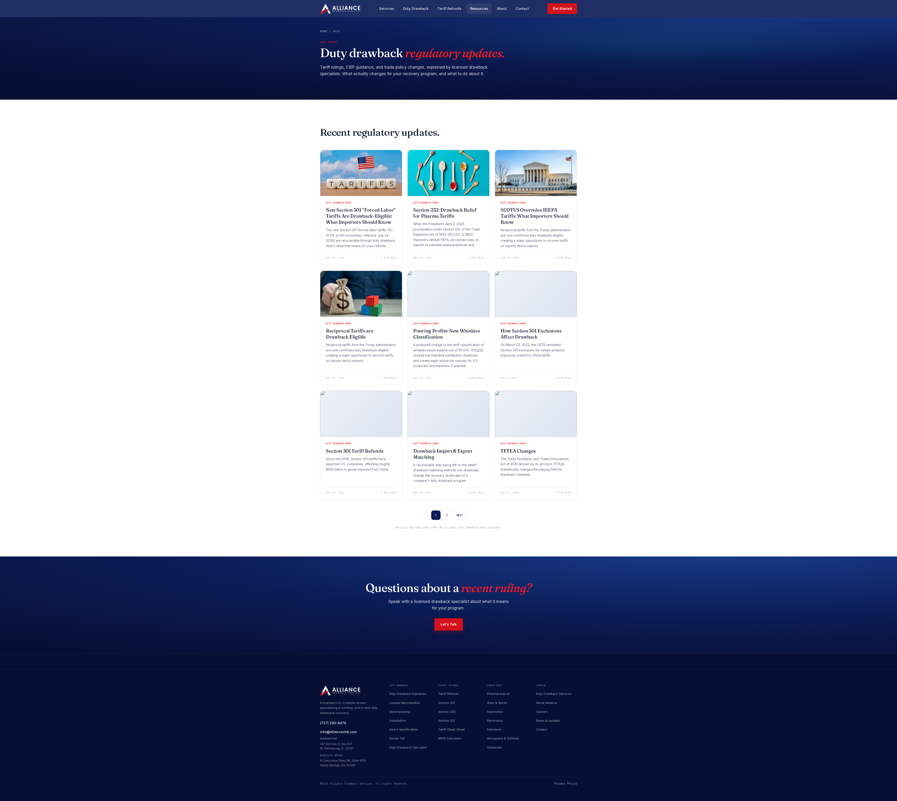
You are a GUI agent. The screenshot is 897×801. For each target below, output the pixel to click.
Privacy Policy (565, 784)
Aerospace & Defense (503, 738)
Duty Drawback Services (554, 694)
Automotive (495, 712)
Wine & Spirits (497, 703)
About (502, 8)
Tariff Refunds (449, 8)
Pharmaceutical (498, 694)
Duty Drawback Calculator (408, 747)
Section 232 (447, 712)
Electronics (495, 720)
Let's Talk (449, 624)
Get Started (562, 8)
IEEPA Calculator (450, 738)
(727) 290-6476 (333, 723)
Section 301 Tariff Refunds (354, 451)
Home (323, 31)
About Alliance (546, 703)
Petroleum (494, 729)
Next (460, 515)
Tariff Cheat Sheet (451, 729)
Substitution (397, 720)
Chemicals (494, 747)
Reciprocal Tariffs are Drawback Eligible (349, 334)
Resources (479, 8)
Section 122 (446, 720)
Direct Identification (403, 729)
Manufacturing (399, 712)
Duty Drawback (415, 8)
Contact (522, 8)
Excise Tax (397, 738)
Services (386, 8)
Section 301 (446, 703)
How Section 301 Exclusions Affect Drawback (531, 334)
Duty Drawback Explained (407, 694)
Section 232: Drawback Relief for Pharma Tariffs (445, 213)
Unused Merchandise (404, 703)
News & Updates (548, 720)
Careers (542, 712)
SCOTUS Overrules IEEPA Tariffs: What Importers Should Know (535, 216)
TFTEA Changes (518, 451)
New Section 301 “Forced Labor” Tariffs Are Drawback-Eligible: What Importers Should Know (361, 216)
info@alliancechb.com (338, 732)
